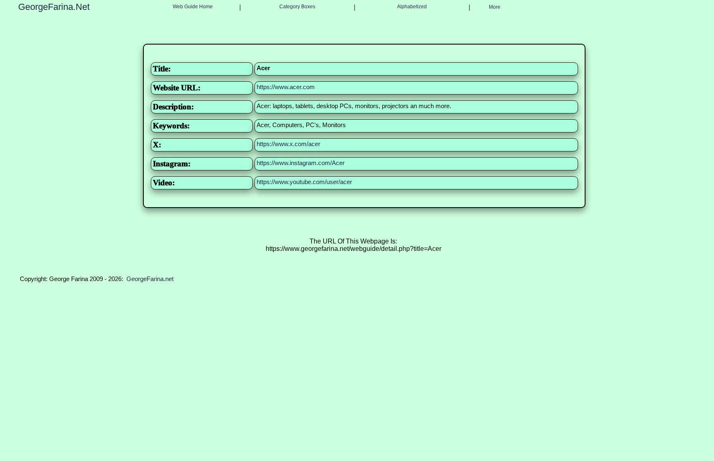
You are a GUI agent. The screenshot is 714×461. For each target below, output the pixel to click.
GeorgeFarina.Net (54, 7)
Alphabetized (412, 6)
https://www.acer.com (286, 86)
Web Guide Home (193, 6)
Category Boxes (297, 6)
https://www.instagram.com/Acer (301, 162)
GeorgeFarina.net (150, 278)
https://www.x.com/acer (288, 143)
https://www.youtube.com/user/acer (304, 181)
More (494, 7)
